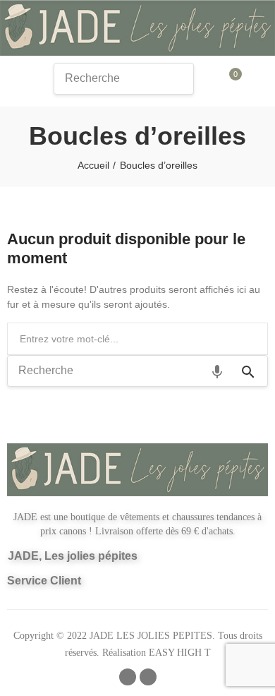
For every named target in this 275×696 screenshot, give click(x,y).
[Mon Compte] (257, 80)
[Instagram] (148, 676)
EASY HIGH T (180, 652)
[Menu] (16, 81)
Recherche (252, 339)
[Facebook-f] (127, 676)
